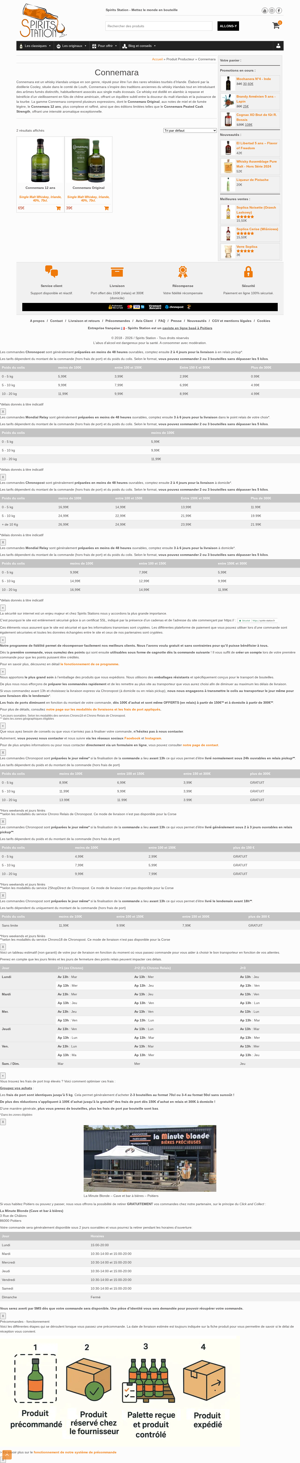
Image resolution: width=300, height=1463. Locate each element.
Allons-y (228, 26)
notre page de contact (200, 745)
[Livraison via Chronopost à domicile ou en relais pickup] (174, 307)
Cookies (263, 321)
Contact (56, 321)
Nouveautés (196, 321)
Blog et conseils (140, 46)
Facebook (132, 738)
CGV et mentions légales (231, 321)
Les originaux (72, 46)
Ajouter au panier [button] (61, 208)
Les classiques (36, 46)
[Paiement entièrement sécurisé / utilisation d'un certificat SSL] (116, 307)
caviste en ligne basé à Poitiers (187, 328)
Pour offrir (105, 46)
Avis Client (144, 321)
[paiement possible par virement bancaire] (154, 307)
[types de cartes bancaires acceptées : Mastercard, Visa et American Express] (136, 307)
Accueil (157, 59)
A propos (37, 321)
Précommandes (117, 321)
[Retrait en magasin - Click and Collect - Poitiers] (189, 307)
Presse (176, 321)
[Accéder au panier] (276, 27)
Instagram (153, 738)
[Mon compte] (278, 45)
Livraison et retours (84, 321)
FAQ (161, 321)
